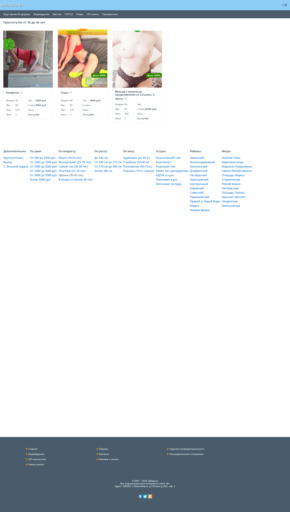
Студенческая (231, 179)
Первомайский (199, 197)
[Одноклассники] (150, 496)
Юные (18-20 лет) (70, 157)
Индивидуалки (41, 14)
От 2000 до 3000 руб (43, 171)
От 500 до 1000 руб (42, 157)
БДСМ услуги (165, 175)
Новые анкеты (36, 464)
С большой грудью (16, 166)
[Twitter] (145, 496)
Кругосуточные (13, 157)
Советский (197, 192)
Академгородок (200, 210)
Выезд (8, 162)
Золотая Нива (231, 157)
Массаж (57, 14)
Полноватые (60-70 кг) (137, 166)
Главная (32, 449)
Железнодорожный (202, 162)
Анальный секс (166, 166)
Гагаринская (230, 201)
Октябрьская (230, 188)
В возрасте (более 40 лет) (76, 179)
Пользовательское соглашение (186, 454)
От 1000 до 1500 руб (43, 162)
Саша (64, 92)
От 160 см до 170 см (108, 162)
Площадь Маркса (233, 175)
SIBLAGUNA (11, 5)
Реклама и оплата (109, 459)
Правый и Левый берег (205, 201)
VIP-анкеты (93, 14)
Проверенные (110, 14)
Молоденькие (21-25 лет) (75, 162)
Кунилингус (163, 162)
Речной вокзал (231, 184)
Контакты (104, 454)
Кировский (197, 188)
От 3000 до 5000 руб (43, 175)
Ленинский (197, 157)
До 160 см (101, 157)
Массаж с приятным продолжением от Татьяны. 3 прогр (134, 95)
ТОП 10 (69, 14)
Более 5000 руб (40, 179)
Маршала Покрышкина (237, 166)
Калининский (198, 166)
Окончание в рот (167, 179)
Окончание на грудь (169, 184)
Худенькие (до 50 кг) (136, 157)
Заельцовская (231, 205)
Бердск (194, 205)
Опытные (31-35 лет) (72, 171)
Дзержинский (199, 171)
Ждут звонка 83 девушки (16, 14)
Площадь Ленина (233, 192)
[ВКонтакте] (140, 496)
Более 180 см (103, 171)
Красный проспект (234, 197)
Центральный (199, 184)
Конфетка (12, 92)
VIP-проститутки (37, 459)
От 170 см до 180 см (108, 166)
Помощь (103, 449)
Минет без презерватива (172, 171)
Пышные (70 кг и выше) (138, 171)
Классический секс (168, 157)
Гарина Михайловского (237, 171)
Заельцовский (199, 179)
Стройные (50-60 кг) (136, 162)
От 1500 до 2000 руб (43, 166)
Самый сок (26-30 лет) (73, 166)
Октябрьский (198, 175)
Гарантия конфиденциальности (186, 449)
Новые (79, 14)
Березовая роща (232, 162)
